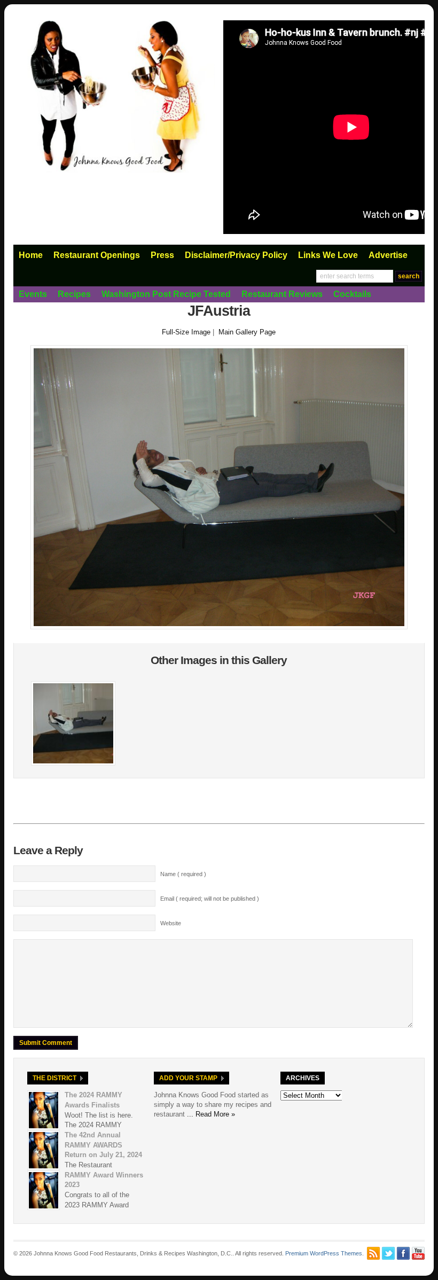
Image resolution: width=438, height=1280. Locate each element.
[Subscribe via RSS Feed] (373, 1253)
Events (33, 294)
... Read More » (211, 1114)
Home (31, 255)
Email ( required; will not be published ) (209, 898)
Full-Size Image (186, 332)
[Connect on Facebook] (403, 1253)
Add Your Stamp (188, 1078)
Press (162, 255)
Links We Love (328, 255)
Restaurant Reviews (282, 294)
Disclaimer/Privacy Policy (236, 255)
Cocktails (352, 294)
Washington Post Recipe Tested (166, 294)
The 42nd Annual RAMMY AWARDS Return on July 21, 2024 (103, 1145)
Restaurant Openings (96, 255)
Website (170, 923)
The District (54, 1078)
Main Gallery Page (247, 332)
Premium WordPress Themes (323, 1253)
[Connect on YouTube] (418, 1253)
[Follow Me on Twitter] (388, 1253)
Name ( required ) (183, 874)
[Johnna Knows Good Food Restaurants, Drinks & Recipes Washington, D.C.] (114, 170)
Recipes (74, 294)
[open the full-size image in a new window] (219, 627)
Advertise (388, 255)
